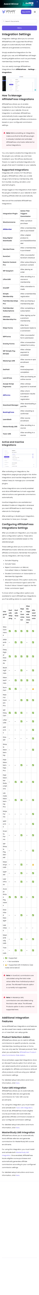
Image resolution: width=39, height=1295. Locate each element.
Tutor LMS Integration (24, 1108)
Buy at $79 (26, 12)
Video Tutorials (7, 1245)
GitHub (22, 1272)
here (17, 1083)
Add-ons (24, 1221)
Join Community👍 (8, 1230)
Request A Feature (27, 1230)
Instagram (8, 1272)
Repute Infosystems (18, 1293)
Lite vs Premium (7, 1249)
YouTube (18, 1272)
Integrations (25, 1226)
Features (24, 1217)
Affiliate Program (8, 1235)
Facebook (3, 1272)
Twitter (13, 1272)
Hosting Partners (8, 1221)
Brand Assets (6, 1258)
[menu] (35, 12)
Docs (4, 1217)
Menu (19, 28)
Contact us (6, 1226)
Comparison (6, 1254)
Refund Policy (26, 1249)
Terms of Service (27, 1254)
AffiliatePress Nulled (28, 1258)
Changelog (25, 1235)
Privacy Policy (26, 1245)
